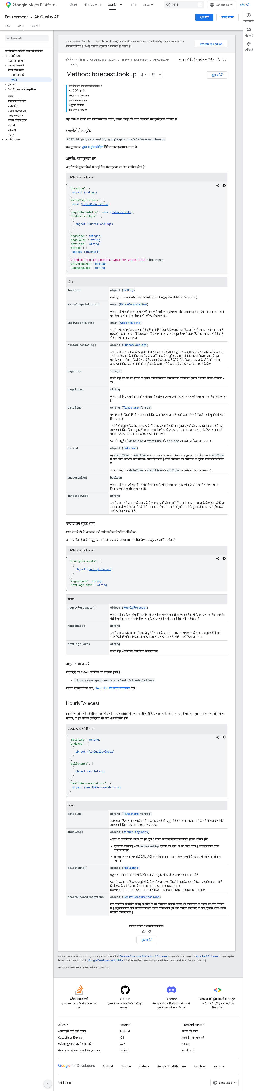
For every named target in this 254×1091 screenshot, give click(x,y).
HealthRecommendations (102, 787)
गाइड (7, 25)
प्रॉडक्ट (73, 5)
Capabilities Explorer (71, 1037)
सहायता (186, 1044)
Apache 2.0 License (207, 956)
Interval (92, 252)
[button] (26, 56)
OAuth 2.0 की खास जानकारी (112, 688)
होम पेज (70, 59)
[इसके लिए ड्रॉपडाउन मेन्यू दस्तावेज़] (122, 5)
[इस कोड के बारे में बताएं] (218, 185)
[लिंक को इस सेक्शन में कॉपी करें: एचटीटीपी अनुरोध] (95, 131)
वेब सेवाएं (124, 1050)
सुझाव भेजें (217, 75)
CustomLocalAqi (100, 224)
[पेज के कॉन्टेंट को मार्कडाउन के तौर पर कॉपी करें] (153, 74)
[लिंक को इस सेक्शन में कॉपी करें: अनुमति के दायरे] (93, 664)
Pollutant (96, 771)
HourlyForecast (100, 569)
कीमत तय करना (92, 5)
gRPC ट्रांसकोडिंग (92, 147)
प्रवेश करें (244, 4)
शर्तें (60, 1082)
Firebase (144, 1066)
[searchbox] (27, 38)
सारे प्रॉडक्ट (219, 1066)
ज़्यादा (146, 5)
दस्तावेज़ (112, 5)
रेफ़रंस (20, 25)
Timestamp (131, 407)
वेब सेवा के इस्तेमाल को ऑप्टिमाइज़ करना (79, 1050)
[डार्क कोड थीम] (224, 185)
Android (125, 1031)
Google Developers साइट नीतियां (105, 960)
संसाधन (35, 25)
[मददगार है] (218, 60)
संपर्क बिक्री (227, 17)
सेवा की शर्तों (188, 1050)
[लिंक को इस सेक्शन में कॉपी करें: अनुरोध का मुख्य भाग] (100, 159)
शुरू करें (204, 17)
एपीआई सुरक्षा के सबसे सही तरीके (75, 1044)
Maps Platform (42, 5)
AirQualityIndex (101, 751)
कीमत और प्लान (190, 1031)
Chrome (126, 1066)
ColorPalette (121, 212)
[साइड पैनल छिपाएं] (48, 1084)
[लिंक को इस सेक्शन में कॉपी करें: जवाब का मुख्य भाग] (99, 524)
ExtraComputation (95, 204)
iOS (122, 1037)
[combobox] (184, 4)
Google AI (200, 1066)
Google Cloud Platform (171, 1066)
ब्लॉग (133, 5)
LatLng (90, 192)
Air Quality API (47, 17)
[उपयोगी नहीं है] (224, 60)
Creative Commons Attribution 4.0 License (143, 956)
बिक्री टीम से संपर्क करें (193, 1037)
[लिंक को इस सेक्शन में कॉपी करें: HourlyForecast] (104, 703)
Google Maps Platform (103, 59)
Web (122, 1044)
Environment (16, 17)
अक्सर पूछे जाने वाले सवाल (72, 1031)
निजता (68, 1082)
